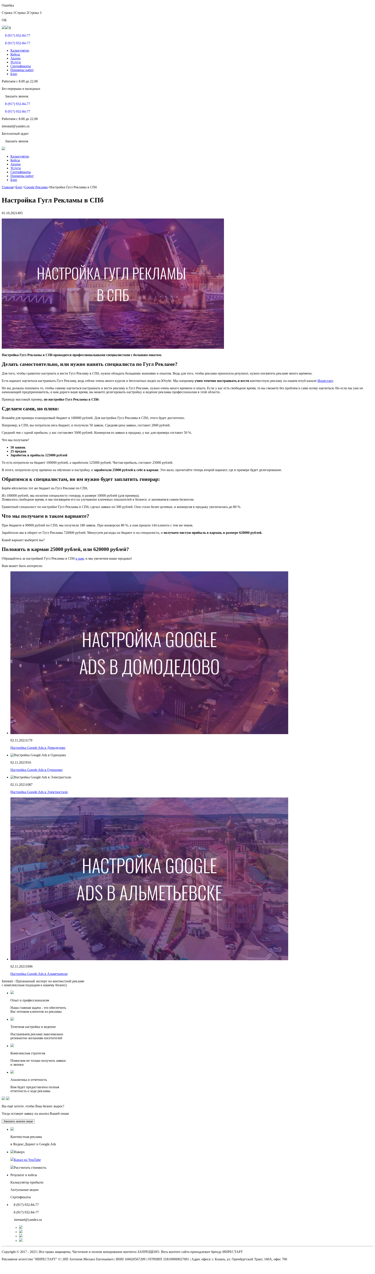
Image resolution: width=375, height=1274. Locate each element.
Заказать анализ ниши (18, 1121)
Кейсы (15, 54)
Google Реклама (36, 187)
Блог (13, 74)
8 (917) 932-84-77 (17, 35)
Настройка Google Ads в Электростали (39, 792)
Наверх (19, 1152)
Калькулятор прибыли (26, 1182)
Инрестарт (325, 381)
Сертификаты (20, 66)
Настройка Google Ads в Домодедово (37, 748)
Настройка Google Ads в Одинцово (36, 770)
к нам (80, 558)
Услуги (15, 62)
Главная (7, 187)
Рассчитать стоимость (30, 1167)
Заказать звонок (16, 96)
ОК (4, 20)
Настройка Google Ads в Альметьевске (39, 974)
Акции (15, 58)
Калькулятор (19, 50)
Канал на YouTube (27, 1160)
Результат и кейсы (23, 1175)
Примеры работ (22, 70)
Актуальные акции (24, 1190)
